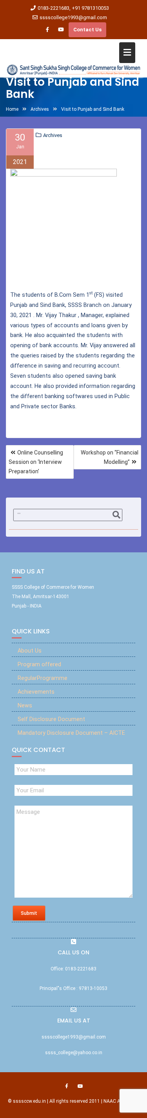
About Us (30, 650)
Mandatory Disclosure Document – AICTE (71, 733)
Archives (52, 135)
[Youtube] (61, 29)
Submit (29, 913)
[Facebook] (47, 29)
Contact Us (87, 29)
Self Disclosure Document (51, 719)
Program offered (39, 664)
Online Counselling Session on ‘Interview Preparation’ (36, 461)
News (25, 705)
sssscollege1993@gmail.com (73, 17)
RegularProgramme (42, 678)
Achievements (36, 692)
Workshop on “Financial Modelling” (109, 457)
